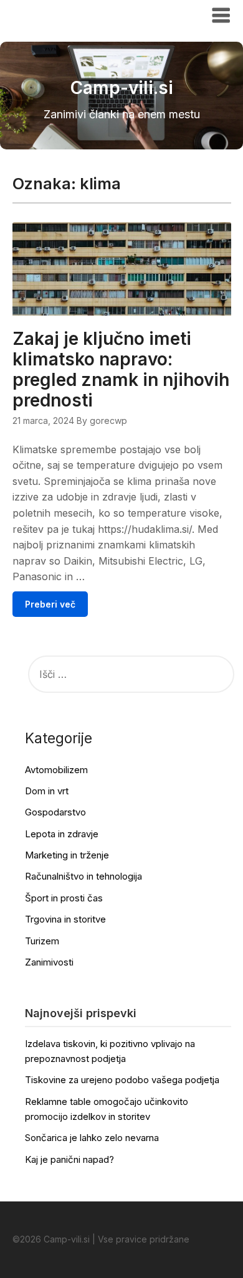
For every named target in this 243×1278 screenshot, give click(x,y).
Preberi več (50, 604)
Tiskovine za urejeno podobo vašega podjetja (122, 1080)
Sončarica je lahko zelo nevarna (92, 1138)
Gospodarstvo (55, 812)
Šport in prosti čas (64, 898)
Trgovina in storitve (65, 919)
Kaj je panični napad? (69, 1159)
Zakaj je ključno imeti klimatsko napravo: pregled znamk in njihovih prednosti (120, 369)
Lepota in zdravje (61, 834)
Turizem (42, 941)
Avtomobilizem (56, 770)
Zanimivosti (49, 962)
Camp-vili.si (50, 14)
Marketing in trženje (67, 855)
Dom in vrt (47, 791)
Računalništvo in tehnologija (83, 876)
